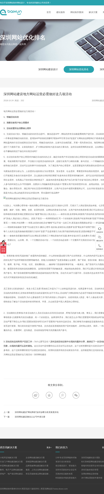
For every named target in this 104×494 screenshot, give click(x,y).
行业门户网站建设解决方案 (11, 462)
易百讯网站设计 (47, 489)
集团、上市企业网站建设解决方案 (40, 470)
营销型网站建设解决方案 (36, 462)
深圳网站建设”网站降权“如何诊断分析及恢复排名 (37, 412)
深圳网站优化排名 (23, 37)
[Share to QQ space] (62, 395)
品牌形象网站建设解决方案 (37, 466)
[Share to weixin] (76, 395)
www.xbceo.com (61, 489)
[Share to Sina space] (35, 395)
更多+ (49, 447)
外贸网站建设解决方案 (9, 466)
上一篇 (7, 412)
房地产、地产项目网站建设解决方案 (15, 474)
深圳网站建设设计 (48, 69)
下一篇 (7, 417)
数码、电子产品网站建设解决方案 (14, 470)
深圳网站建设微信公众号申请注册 (30, 417)
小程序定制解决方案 (8, 457)
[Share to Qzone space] (49, 395)
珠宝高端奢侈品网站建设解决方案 (40, 474)
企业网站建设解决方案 (35, 457)
